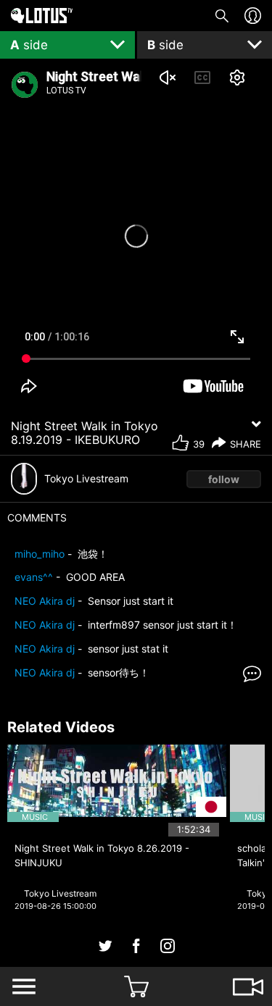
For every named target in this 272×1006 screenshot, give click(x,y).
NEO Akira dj (45, 601)
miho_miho (40, 554)
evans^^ (34, 577)
